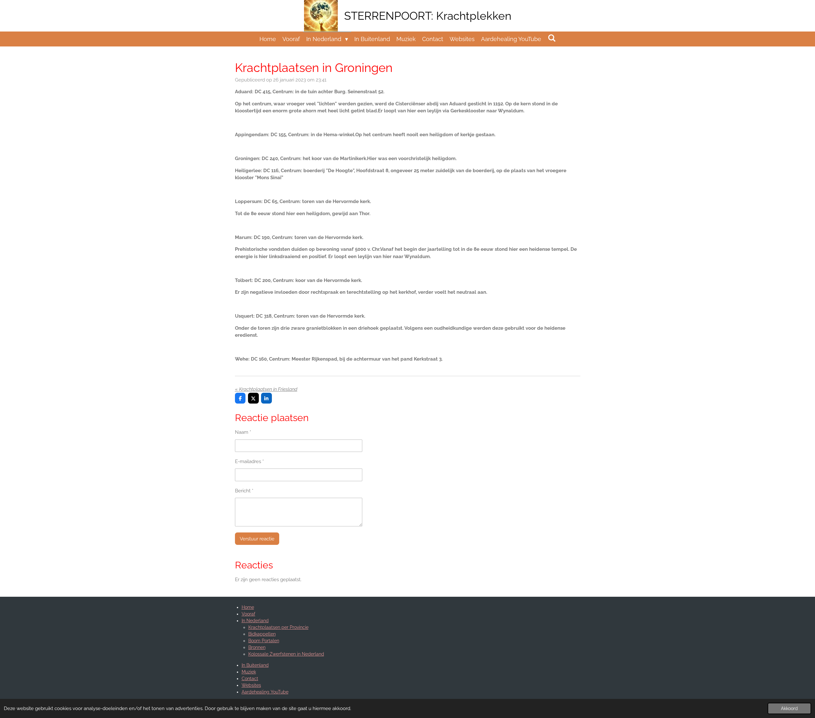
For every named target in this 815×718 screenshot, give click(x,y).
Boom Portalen (263, 640)
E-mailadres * (249, 461)
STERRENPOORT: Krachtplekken (427, 15)
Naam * (243, 432)
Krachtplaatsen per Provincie (278, 627)
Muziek (249, 671)
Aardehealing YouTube (265, 691)
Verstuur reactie (257, 539)
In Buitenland (255, 665)
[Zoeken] (551, 38)
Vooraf (248, 613)
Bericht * (244, 491)
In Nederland (255, 620)
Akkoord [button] (789, 708)
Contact (250, 678)
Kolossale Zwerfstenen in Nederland (286, 654)
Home (248, 607)
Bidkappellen (262, 634)
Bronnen (257, 647)
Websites (251, 685)
